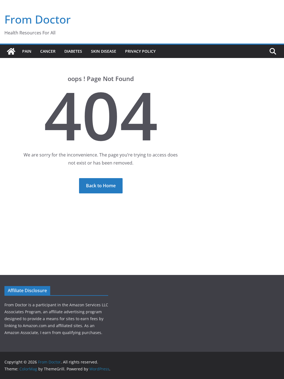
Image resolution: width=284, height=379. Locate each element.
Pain (26, 51)
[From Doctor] (11, 51)
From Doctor (37, 19)
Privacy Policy (140, 51)
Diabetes (73, 51)
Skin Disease (103, 51)
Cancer (47, 51)
